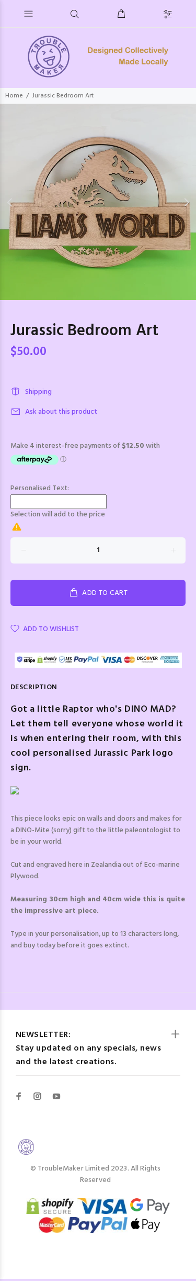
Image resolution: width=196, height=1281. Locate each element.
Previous (10, 202)
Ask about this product (61, 412)
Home (14, 96)
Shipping (38, 392)
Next (186, 202)
